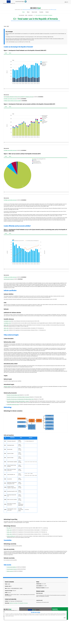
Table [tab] (10, 53)
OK (64, 617)
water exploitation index (15, 588)
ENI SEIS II (35, 8)
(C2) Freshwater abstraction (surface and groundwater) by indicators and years (18, 96)
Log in (67, 2)
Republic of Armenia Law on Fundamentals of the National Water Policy (20, 399)
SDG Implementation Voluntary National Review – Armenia (18, 401)
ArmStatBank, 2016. (7, 321)
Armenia (21, 588)
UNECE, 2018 (6, 328)
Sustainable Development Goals (13, 404)
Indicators (30, 15)
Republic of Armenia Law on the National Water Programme (18, 397)
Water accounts (10, 571)
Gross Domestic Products (8, 279)
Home (26, 15)
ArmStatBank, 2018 (7, 323)
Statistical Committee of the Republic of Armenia (18, 603)
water (8, 26)
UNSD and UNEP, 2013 (11, 536)
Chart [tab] (6, 53)
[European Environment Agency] (21, 1)
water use (8, 588)
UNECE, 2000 (6, 325)
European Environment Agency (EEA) (9, 610)
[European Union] (9, 1)
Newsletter (55, 609)
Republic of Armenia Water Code (13, 395)
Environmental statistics (11, 567)
